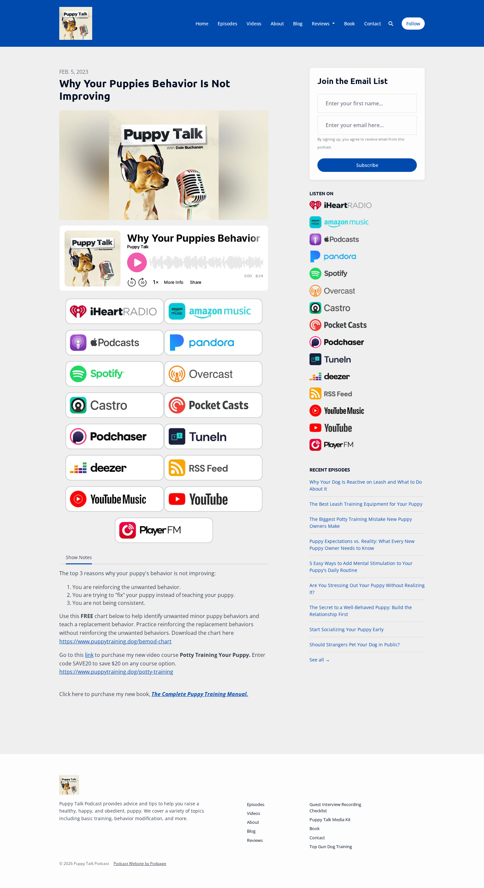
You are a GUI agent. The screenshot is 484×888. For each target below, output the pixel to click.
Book (349, 23)
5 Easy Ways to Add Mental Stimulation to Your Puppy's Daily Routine (361, 566)
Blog (298, 23)
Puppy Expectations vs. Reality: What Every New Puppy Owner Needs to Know (362, 544)
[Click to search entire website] (391, 23)
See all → (319, 660)
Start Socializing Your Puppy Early (346, 629)
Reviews (321, 23)
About (277, 23)
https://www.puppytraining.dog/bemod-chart (115, 641)
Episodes (227, 23)
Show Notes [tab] (79, 557)
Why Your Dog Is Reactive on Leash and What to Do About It (365, 485)
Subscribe (367, 165)
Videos (254, 23)
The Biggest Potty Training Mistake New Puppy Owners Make (360, 522)
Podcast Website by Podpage (140, 863)
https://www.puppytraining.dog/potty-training (116, 671)
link (89, 655)
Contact (372, 23)
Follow (413, 23)
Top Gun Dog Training (330, 846)
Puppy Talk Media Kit (330, 819)
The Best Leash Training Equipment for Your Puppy (365, 504)
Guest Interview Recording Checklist (335, 807)
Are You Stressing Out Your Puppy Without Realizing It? (367, 588)
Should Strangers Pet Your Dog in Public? (354, 644)
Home (202, 23)
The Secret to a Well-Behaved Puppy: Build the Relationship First (360, 610)
